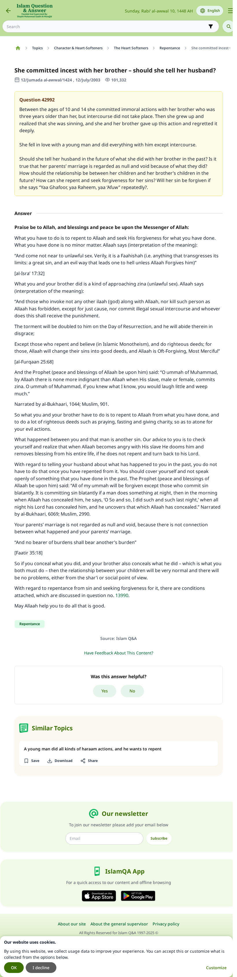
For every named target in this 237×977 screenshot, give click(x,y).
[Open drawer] (231, 11)
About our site (72, 924)
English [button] (214, 10)
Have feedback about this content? (118, 653)
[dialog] (116, 956)
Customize (216, 967)
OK (14, 967)
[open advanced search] (211, 26)
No (132, 691)
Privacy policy (166, 924)
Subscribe (159, 838)
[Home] (18, 48)
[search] (229, 26)
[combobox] (107, 26)
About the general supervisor (119, 924)
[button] (31, 761)
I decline (41, 967)
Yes (104, 691)
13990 (121, 595)
